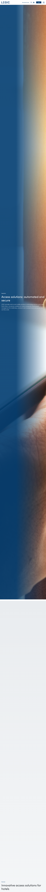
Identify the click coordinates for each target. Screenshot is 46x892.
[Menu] (44, 2)
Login (39, 2)
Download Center (25, 2)
